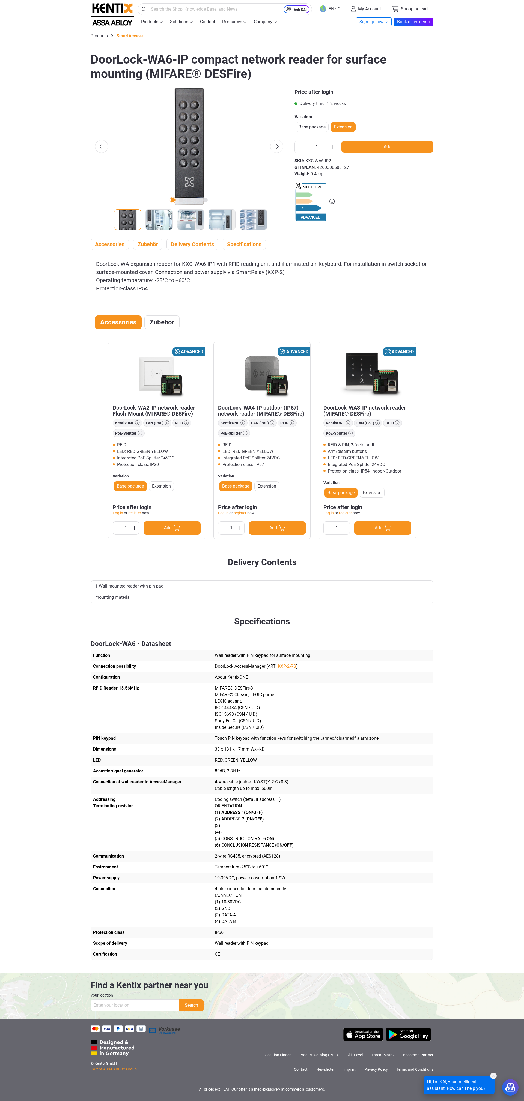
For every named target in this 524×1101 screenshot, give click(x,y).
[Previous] (101, 146)
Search (191, 1005)
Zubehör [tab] (162, 322)
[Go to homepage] (112, 14)
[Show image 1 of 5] (173, 200)
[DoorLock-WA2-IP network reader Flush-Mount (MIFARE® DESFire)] (157, 373)
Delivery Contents (192, 244)
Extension (343, 127)
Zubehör (148, 244)
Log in (118, 513)
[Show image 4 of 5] (197, 200)
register (134, 513)
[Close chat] (493, 1076)
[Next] (276, 146)
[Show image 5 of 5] (205, 200)
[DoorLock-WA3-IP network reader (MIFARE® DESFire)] (367, 373)
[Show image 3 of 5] (189, 200)
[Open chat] (510, 1087)
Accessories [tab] (118, 322)
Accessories (109, 244)
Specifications (244, 244)
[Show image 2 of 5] (181, 200)
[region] (189, 159)
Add (387, 146)
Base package (312, 127)
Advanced (192, 351)
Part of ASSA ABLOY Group (114, 1069)
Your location (102, 995)
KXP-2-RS (287, 666)
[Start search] (144, 9)
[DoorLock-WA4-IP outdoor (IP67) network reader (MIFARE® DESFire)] (262, 373)
